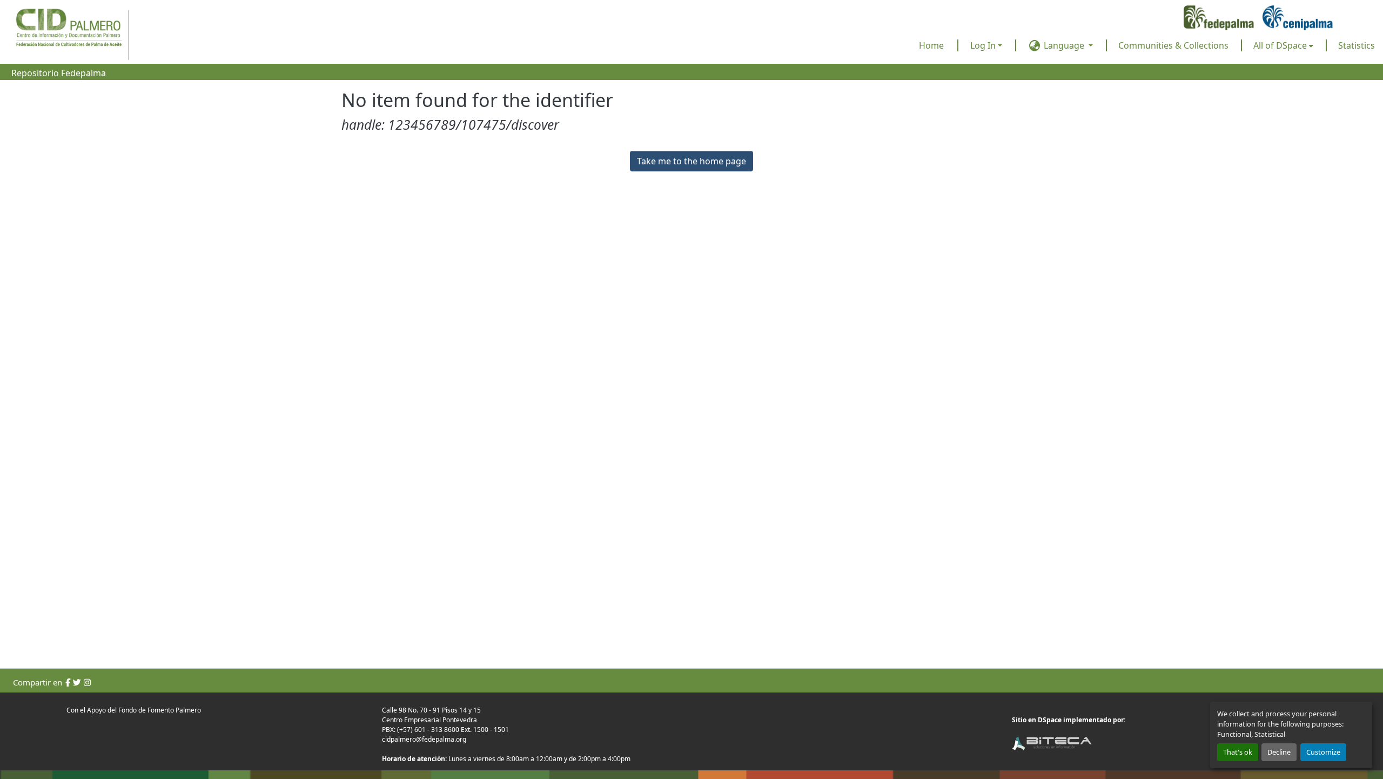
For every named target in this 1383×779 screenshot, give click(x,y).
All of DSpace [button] (1280, 45)
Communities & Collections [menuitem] (1173, 45)
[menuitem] (1283, 45)
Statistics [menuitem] (1356, 45)
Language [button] (1064, 45)
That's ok (1237, 752)
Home (931, 45)
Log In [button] (984, 45)
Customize (1323, 752)
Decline (1279, 752)
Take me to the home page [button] (691, 161)
